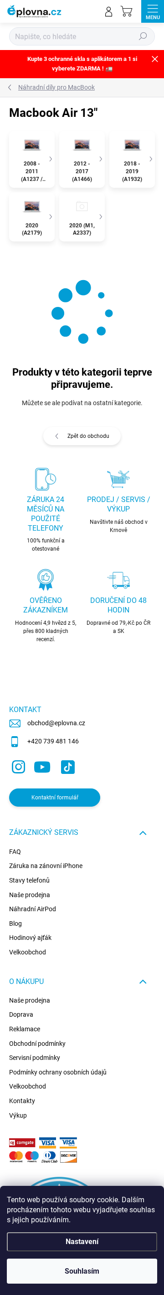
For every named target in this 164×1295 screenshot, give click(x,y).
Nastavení (82, 1241)
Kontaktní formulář (54, 797)
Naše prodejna (29, 894)
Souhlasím (82, 1271)
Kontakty (22, 1100)
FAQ (15, 851)
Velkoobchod (27, 952)
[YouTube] (42, 765)
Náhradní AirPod (32, 909)
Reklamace (24, 1029)
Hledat (143, 36)
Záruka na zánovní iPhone (45, 865)
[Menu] (152, 11)
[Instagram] (17, 765)
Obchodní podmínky (37, 1043)
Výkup (18, 1115)
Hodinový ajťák (30, 937)
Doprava (21, 1014)
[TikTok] (66, 765)
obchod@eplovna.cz (56, 723)
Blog (15, 923)
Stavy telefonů (29, 880)
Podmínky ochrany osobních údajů (58, 1072)
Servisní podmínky (34, 1057)
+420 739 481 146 (53, 741)
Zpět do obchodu (88, 436)
